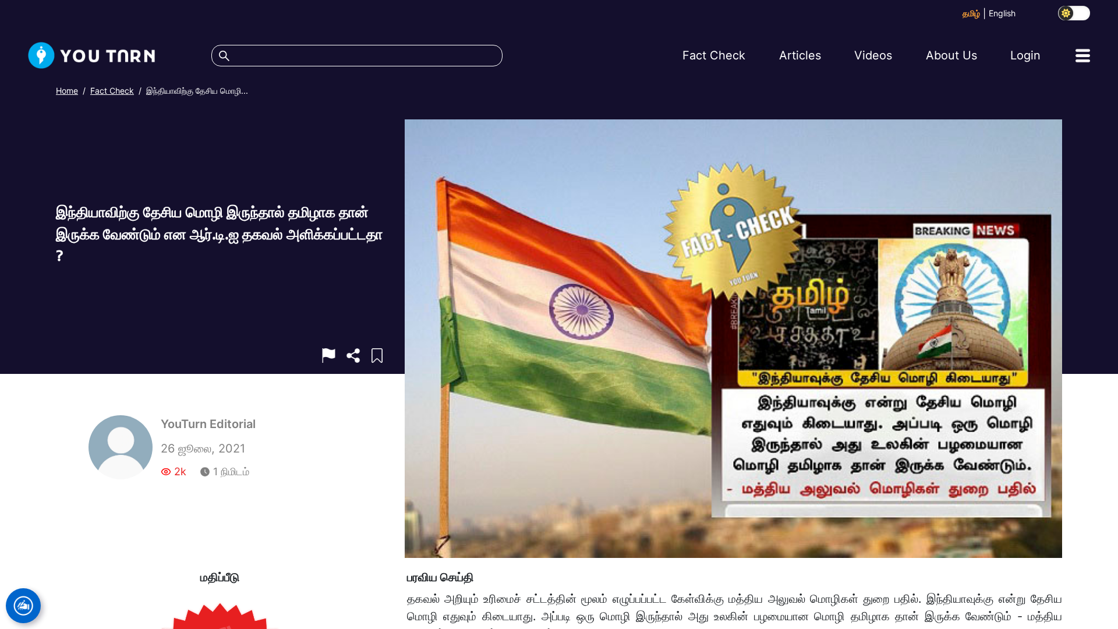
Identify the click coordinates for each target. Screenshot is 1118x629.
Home (67, 91)
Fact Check (112, 91)
